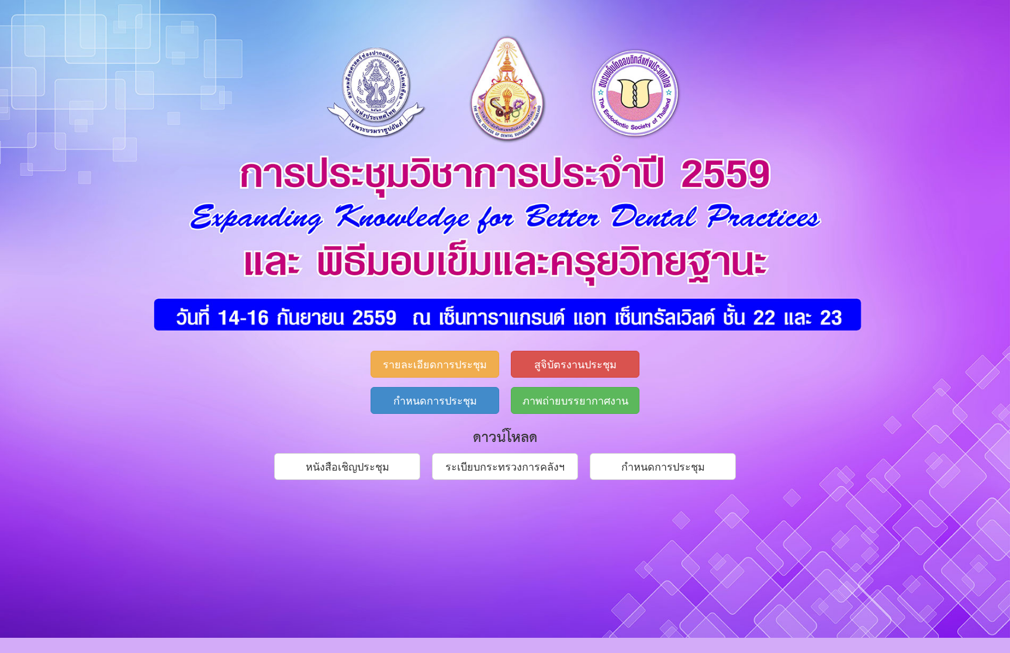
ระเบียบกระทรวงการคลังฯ (505, 466)
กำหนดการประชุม (435, 399)
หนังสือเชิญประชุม (347, 466)
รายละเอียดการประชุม (435, 363)
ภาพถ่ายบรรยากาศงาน (575, 399)
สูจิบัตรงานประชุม (575, 363)
